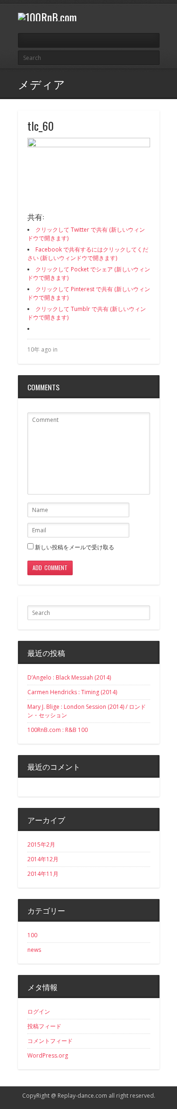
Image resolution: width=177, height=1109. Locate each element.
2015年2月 (41, 844)
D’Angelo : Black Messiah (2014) (69, 677)
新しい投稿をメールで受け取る (74, 547)
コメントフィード (50, 1041)
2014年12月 (43, 859)
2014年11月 (43, 874)
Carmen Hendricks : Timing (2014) (72, 692)
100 (32, 935)
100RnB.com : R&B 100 (57, 730)
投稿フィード (44, 1026)
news (34, 950)
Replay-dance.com (82, 1096)
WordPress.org (47, 1055)
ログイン (38, 1012)
